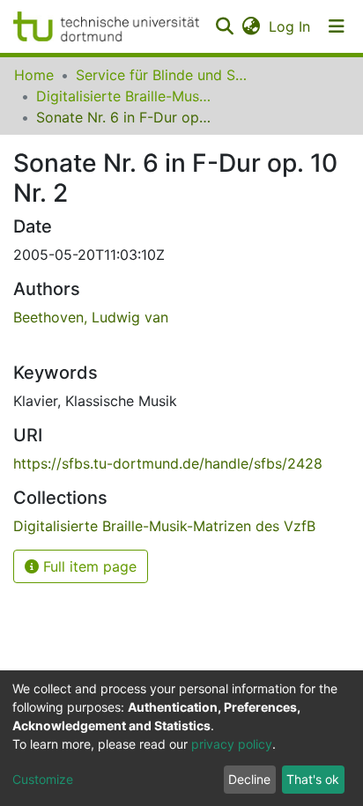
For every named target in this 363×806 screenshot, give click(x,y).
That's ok (312, 779)
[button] (251, 26)
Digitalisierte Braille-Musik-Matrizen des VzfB (124, 96)
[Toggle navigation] (336, 26)
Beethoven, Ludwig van (90, 317)
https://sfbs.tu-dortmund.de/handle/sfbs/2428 (167, 463)
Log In (290, 26)
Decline (249, 779)
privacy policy (231, 743)
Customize (42, 779)
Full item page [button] (88, 566)
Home (34, 75)
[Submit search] (224, 26)
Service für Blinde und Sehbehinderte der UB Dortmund (164, 75)
